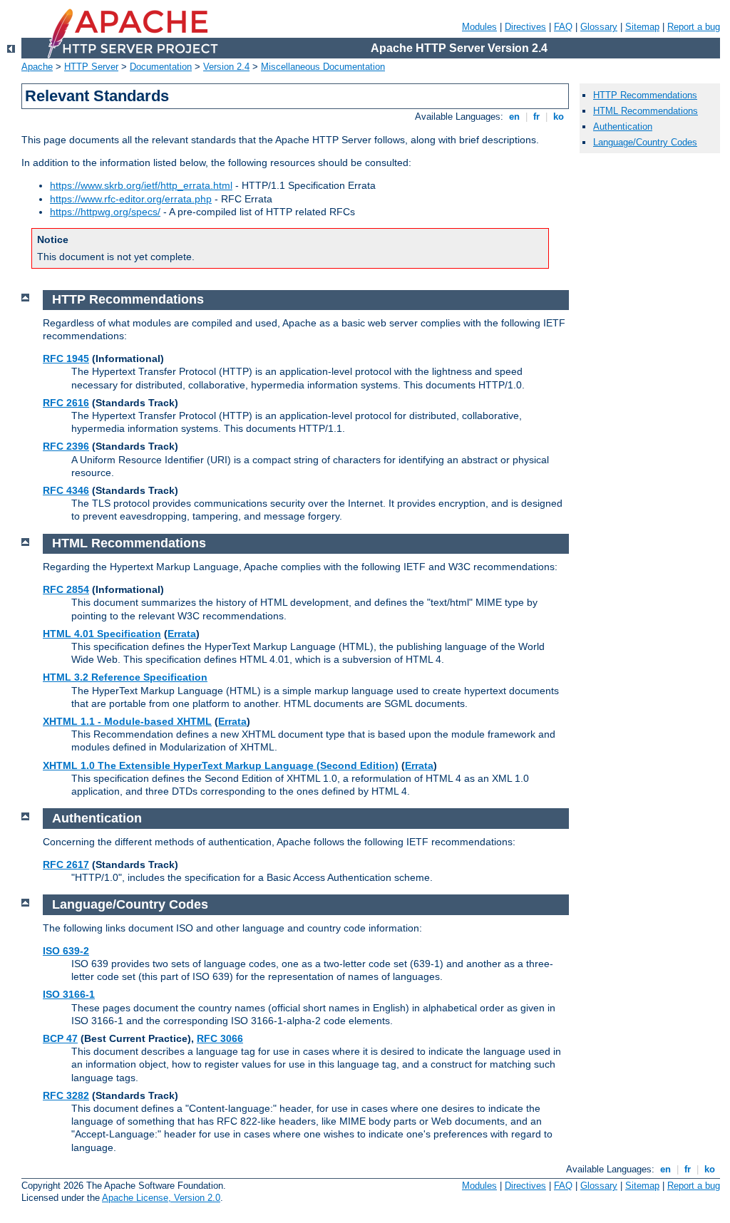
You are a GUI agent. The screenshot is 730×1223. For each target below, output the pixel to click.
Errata (182, 633)
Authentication (622, 126)
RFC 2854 (66, 589)
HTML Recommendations (645, 110)
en (514, 116)
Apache (37, 66)
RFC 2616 (66, 402)
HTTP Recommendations (645, 95)
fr (536, 116)
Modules (479, 26)
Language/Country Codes (645, 142)
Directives (525, 26)
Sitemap (642, 26)
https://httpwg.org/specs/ (105, 211)
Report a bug (693, 26)
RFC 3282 (66, 1095)
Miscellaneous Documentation (323, 66)
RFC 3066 (220, 1038)
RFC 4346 (66, 490)
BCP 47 (60, 1038)
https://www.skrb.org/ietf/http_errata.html (141, 185)
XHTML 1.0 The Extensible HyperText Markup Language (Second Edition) (221, 765)
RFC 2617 (66, 864)
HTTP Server (91, 66)
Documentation (161, 66)
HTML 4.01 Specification (102, 633)
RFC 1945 (66, 358)
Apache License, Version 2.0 (161, 1197)
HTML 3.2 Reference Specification (125, 677)
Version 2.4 (226, 66)
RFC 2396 (66, 446)
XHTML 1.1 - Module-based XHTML (127, 721)
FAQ (563, 26)
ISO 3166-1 (69, 994)
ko (558, 116)
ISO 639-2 (66, 950)
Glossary (598, 26)
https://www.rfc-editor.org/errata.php (131, 199)
